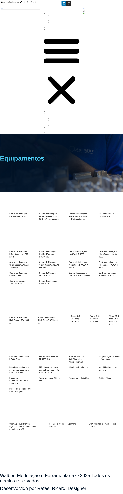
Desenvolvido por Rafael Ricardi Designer (43, 488)
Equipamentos (54, 20)
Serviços (49, 13)
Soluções (53, 16)
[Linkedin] (64, 3)
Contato (48, 30)
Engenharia (53, 18)
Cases (52, 23)
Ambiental (49, 27)
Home (48, 9)
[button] (61, 70)
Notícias (49, 25)
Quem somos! (50, 11)
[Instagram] (68, 3)
